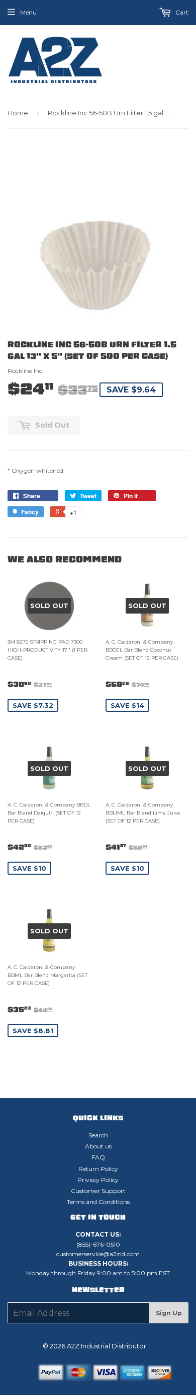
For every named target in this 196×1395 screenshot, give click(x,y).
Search (98, 1135)
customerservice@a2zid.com (98, 1254)
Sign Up (169, 1313)
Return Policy (98, 1168)
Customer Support (98, 1190)
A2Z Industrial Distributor (106, 1346)
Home (18, 113)
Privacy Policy (98, 1179)
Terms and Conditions (98, 1202)
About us (98, 1146)
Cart (181, 12)
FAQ (98, 1157)
